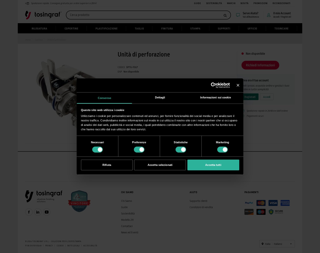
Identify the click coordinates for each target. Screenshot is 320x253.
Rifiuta (106, 164)
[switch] (139, 150)
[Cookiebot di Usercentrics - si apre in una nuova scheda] (213, 85)
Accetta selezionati (160, 164)
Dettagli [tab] (160, 97)
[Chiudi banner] (238, 85)
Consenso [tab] (104, 97)
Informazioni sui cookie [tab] (215, 97)
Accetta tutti (213, 164)
